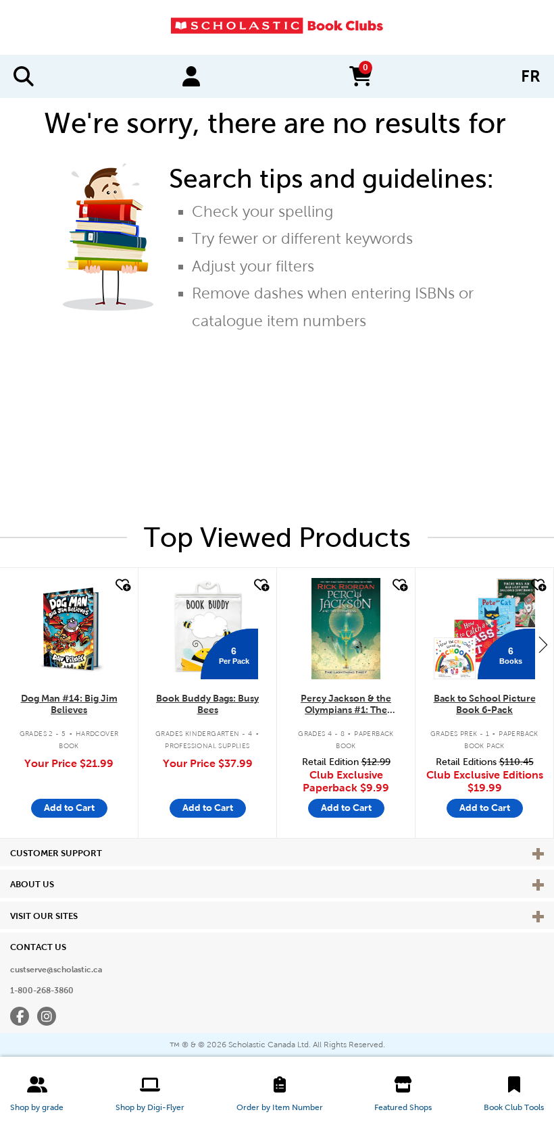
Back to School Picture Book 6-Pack (485, 704)
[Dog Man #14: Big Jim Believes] (69, 628)
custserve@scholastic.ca (56, 969)
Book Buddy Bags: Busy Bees (207, 704)
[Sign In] (191, 76)
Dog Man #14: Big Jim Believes (69, 704)
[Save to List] (121, 585)
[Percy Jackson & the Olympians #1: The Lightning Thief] (345, 628)
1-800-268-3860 (42, 990)
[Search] (24, 76)
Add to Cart (69, 807)
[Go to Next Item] (543, 644)
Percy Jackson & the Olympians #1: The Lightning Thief (346, 704)
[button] (37, 1094)
